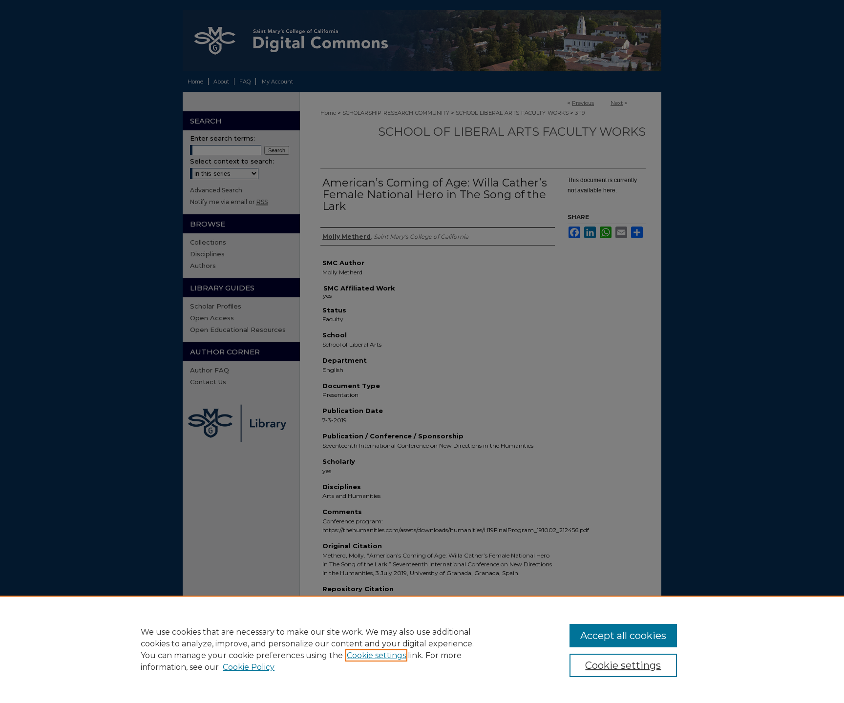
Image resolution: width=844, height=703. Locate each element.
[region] (422, 649)
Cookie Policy (248, 667)
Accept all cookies (623, 635)
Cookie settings (376, 655)
